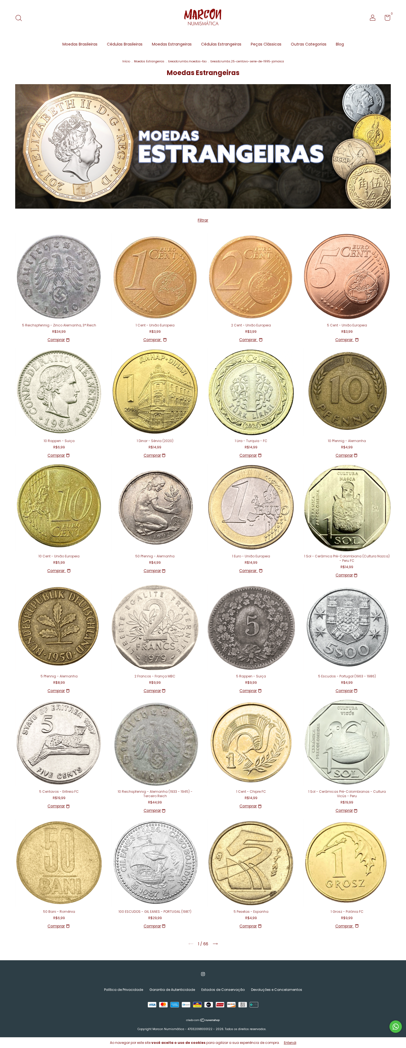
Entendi (290, 1042)
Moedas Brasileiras (79, 44)
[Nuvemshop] (203, 1020)
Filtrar (203, 220)
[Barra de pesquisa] (20, 18)
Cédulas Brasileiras (125, 44)
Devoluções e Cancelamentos (276, 989)
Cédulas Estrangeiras (221, 44)
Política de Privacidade (123, 989)
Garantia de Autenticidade (172, 989)
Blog (340, 44)
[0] (385, 19)
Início (126, 61)
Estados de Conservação (223, 989)
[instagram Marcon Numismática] (203, 974)
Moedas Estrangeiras (172, 44)
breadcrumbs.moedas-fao (187, 61)
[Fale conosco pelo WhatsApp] (395, 1026)
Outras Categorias (308, 44)
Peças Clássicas (266, 44)
